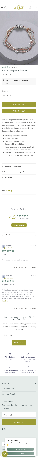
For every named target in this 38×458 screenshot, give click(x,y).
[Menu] (2, 7)
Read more (5, 301)
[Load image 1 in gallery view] (19, 38)
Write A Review (19, 225)
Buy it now (19, 111)
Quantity (5, 91)
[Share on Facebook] (9, 191)
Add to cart (19, 104)
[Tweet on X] (6, 191)
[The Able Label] (19, 7)
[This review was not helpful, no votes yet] (34, 268)
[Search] (6, 7)
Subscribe (19, 343)
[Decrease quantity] (3, 95)
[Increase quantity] (11, 95)
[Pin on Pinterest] (11, 191)
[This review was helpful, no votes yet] (30, 268)
